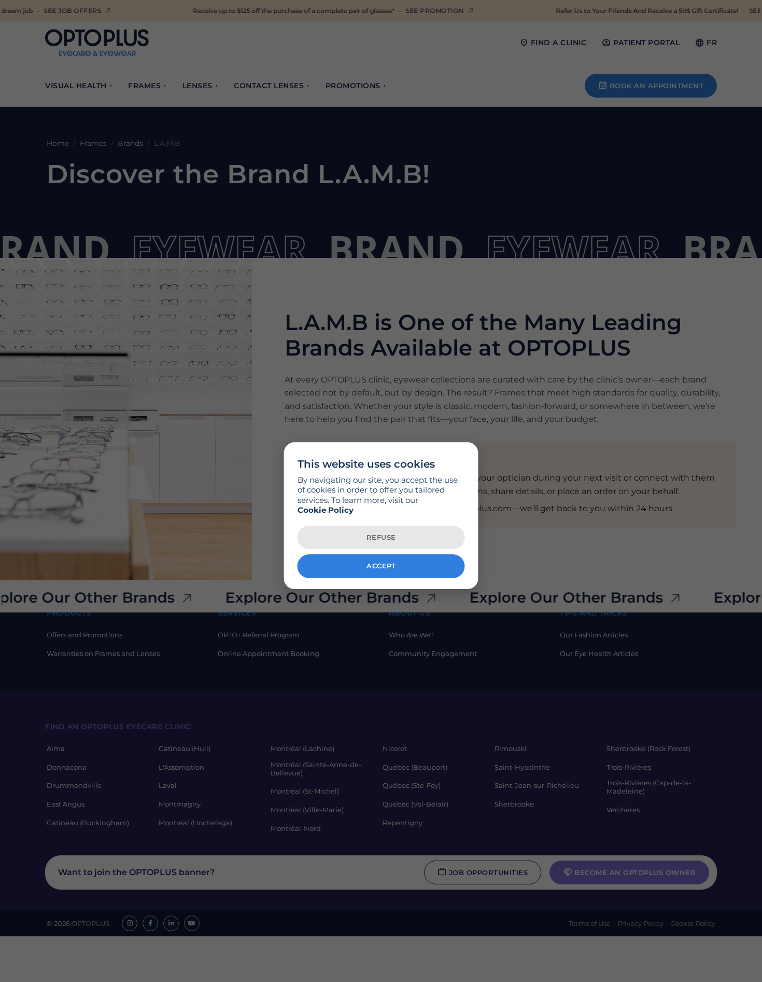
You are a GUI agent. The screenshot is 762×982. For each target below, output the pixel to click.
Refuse (381, 537)
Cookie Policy (326, 510)
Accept (381, 566)
